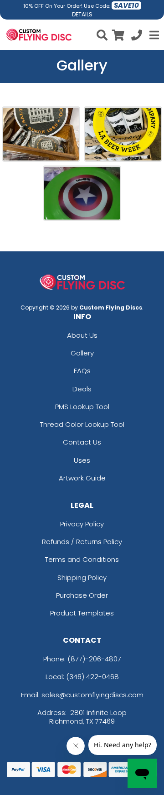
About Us (82, 335)
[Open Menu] (153, 35)
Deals (82, 389)
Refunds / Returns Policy (82, 541)
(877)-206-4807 (94, 659)
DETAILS (82, 14)
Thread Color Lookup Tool (82, 424)
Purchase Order (82, 595)
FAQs (82, 370)
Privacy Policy (82, 524)
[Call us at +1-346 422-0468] (136, 36)
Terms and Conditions (82, 559)
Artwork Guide (82, 478)
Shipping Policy (82, 577)
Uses (82, 460)
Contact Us (82, 442)
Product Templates (82, 613)
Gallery (82, 353)
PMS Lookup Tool (82, 406)
